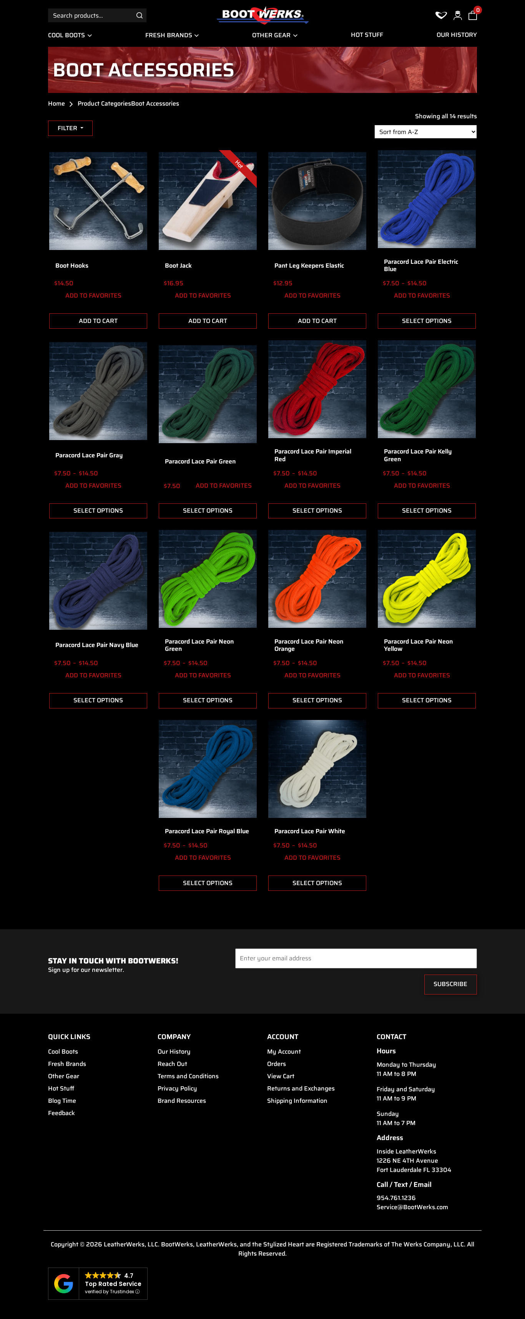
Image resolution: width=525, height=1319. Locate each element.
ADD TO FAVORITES (92, 295)
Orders (276, 1064)
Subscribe (450, 984)
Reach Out (172, 1064)
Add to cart (98, 321)
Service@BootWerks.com (412, 1207)
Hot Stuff (367, 35)
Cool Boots (66, 35)
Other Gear (271, 35)
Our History (457, 35)
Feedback (61, 1113)
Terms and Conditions (188, 1076)
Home (56, 103)
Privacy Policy (177, 1088)
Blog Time (62, 1101)
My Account (284, 1051)
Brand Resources (182, 1101)
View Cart (280, 1076)
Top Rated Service (113, 1284)
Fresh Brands (168, 35)
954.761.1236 (396, 1198)
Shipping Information (297, 1101)
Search (139, 15)
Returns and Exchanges (301, 1088)
